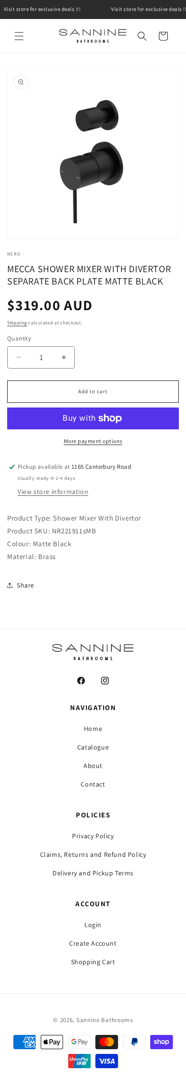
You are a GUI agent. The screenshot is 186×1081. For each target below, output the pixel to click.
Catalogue (93, 747)
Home (93, 728)
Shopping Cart (93, 962)
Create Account (92, 943)
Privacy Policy (93, 836)
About (93, 765)
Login (93, 924)
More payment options (93, 441)
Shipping (17, 323)
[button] (19, 36)
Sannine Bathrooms (104, 1020)
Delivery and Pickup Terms (93, 873)
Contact (93, 784)
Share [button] (25, 585)
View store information (53, 491)
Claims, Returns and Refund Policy (93, 854)
